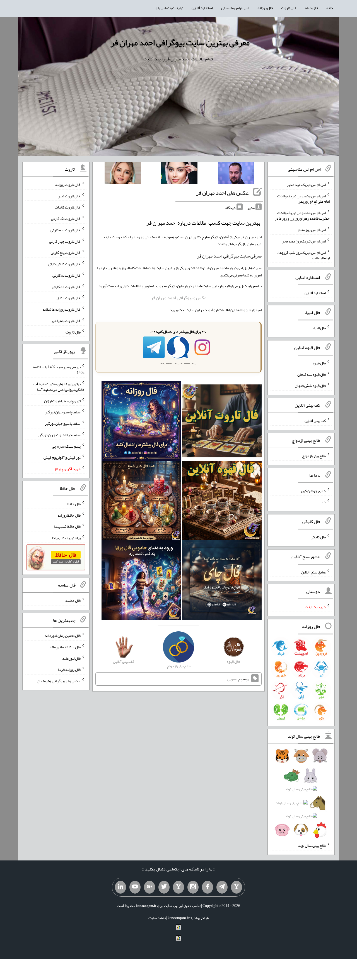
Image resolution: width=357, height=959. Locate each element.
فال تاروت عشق (69, 298)
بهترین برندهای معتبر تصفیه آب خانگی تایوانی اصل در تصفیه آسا (59, 386)
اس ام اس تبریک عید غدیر (306, 184)
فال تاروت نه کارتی (66, 275)
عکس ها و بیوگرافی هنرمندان (59, 681)
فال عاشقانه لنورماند (65, 647)
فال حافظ (311, 8)
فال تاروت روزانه (68, 184)
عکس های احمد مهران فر (222, 192)
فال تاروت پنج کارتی (66, 252)
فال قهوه (319, 363)
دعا (323, 502)
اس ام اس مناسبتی (235, 8)
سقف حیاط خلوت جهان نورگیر (59, 435)
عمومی (232, 679)
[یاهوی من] (236, 887)
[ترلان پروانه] (179, 174)
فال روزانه (265, 8)
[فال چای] (222, 581)
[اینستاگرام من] (193, 887)
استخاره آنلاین (202, 8)
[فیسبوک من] (207, 887)
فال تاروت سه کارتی (65, 230)
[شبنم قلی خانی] (123, 174)
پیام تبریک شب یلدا (66, 538)
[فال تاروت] (222, 422)
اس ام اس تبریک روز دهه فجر (304, 241)
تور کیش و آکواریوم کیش (62, 457)
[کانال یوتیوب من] (135, 887)
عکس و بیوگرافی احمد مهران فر (178, 297)
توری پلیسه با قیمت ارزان (62, 400)
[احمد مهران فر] (236, 174)
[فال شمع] (141, 502)
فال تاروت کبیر (69, 196)
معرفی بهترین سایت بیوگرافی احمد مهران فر (180, 42)
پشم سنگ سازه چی (66, 446)
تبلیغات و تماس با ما (169, 8)
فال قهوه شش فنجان (310, 385)
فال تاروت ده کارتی (66, 286)
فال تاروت (288, 8)
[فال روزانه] (141, 422)
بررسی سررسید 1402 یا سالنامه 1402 (59, 369)
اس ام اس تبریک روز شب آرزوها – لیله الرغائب (303, 255)
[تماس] (178, 887)
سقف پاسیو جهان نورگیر (63, 412)
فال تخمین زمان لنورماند (63, 635)
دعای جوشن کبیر (313, 490)
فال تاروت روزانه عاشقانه (61, 309)
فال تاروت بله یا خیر (66, 321)
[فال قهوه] (222, 502)
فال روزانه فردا (69, 669)
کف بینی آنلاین (315, 421)
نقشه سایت (157, 918)
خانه (329, 8)
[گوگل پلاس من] (149, 887)
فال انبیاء (319, 328)
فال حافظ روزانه (69, 515)
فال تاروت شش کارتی (64, 264)
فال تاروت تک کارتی (66, 218)
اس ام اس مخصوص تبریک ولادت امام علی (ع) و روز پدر (303, 198)
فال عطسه (73, 600)
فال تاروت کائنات (68, 207)
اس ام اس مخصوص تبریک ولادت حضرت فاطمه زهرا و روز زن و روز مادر (302, 215)
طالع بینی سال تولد (312, 845)
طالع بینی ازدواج (314, 456)
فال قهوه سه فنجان (311, 374)
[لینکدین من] (120, 887)
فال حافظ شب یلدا (67, 526)
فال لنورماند (71, 658)
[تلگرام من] (222, 887)
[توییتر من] (164, 887)
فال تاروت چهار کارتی (65, 241)
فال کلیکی (318, 537)
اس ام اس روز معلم (312, 230)
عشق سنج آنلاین (313, 572)
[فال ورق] (141, 581)
